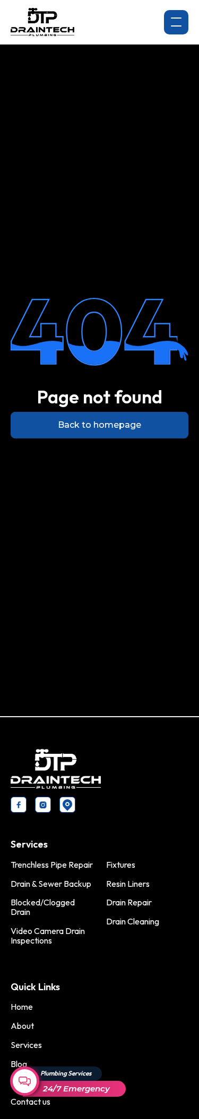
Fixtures (120, 864)
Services (26, 1044)
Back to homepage (99, 425)
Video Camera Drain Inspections (48, 936)
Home (22, 1006)
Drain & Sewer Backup (51, 883)
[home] (42, 22)
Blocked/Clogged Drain (43, 907)
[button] (176, 22)
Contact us (30, 1101)
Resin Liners (128, 883)
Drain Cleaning (132, 921)
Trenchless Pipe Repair (52, 864)
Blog (19, 1064)
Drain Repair (129, 902)
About (22, 1025)
